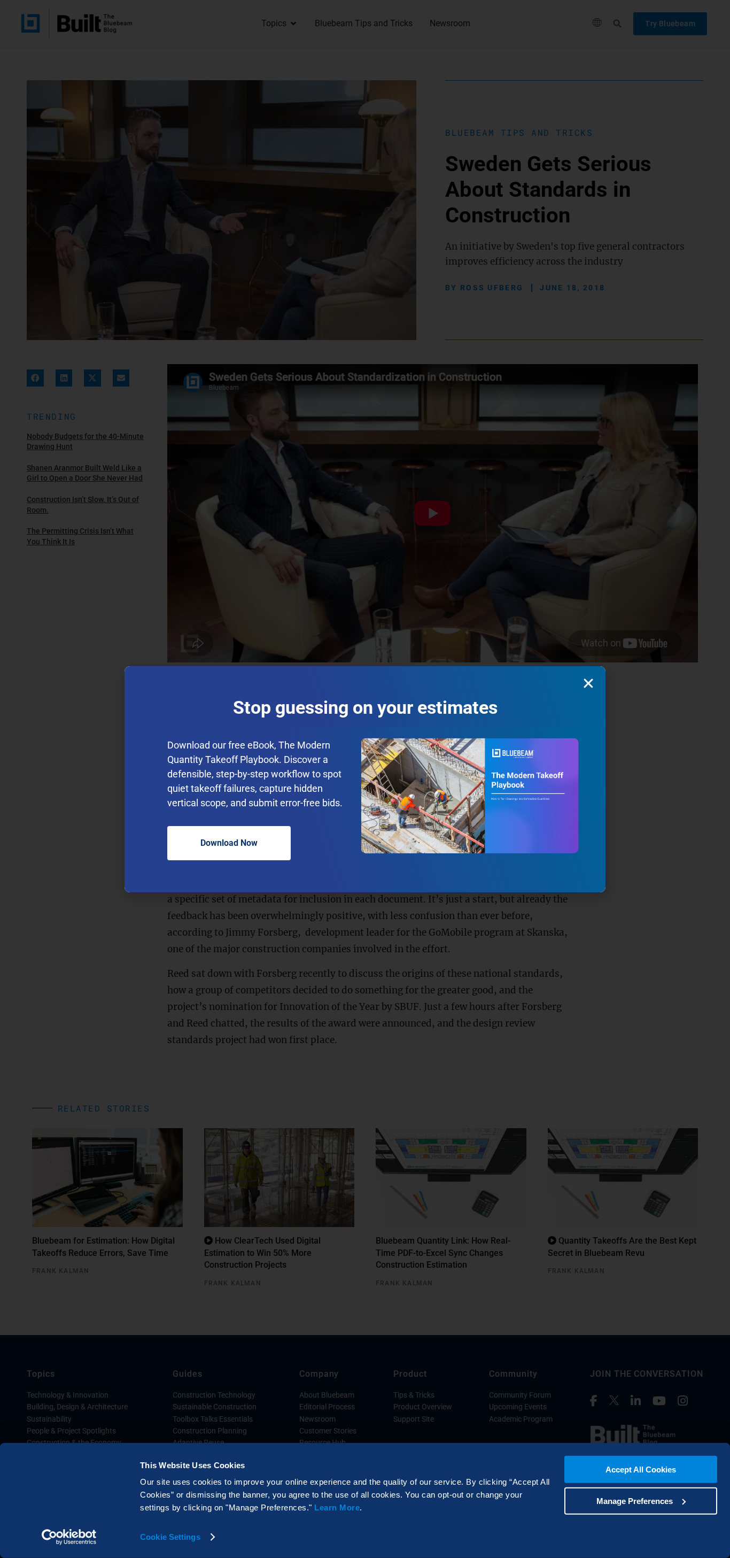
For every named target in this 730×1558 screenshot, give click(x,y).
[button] (588, 683)
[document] (365, 779)
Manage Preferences (634, 1500)
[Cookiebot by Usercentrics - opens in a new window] (69, 1537)
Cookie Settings (170, 1536)
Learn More (337, 1507)
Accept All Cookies (640, 1469)
